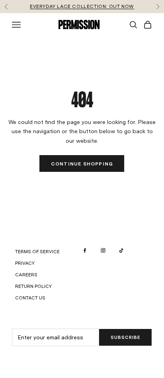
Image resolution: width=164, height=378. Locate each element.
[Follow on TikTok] (121, 250)
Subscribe (126, 337)
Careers (26, 275)
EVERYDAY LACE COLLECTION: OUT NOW (82, 6)
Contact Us (30, 298)
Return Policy (33, 286)
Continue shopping (82, 164)
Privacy (25, 263)
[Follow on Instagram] (103, 250)
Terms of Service (37, 251)
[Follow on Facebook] (85, 250)
